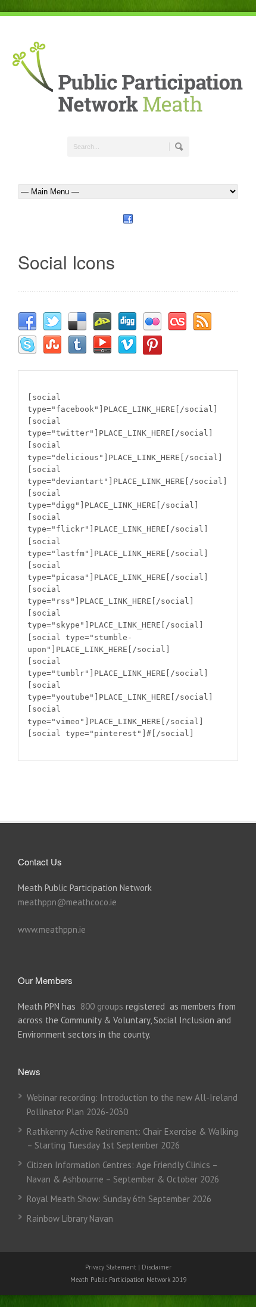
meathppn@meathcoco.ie (67, 902)
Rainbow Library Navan (70, 1218)
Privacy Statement (111, 1267)
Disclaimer (156, 1267)
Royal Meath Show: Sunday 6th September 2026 (119, 1198)
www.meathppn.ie (52, 929)
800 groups (101, 1006)
